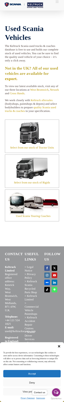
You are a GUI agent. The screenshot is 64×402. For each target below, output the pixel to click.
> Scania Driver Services (30, 335)
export (10, 78)
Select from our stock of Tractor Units (32, 147)
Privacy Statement (28, 398)
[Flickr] (47, 282)
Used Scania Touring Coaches (33, 216)
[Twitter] (54, 268)
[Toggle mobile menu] (57, 1)
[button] (59, 346)
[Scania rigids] (32, 156)
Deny (32, 382)
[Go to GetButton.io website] (56, 399)
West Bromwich (39, 89)
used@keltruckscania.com (20, 331)
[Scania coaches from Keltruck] (33, 193)
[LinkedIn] (54, 282)
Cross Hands (17, 93)
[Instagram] (47, 275)
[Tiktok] (47, 289)
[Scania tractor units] (32, 121)
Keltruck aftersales (42, 100)
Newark (54, 89)
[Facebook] (47, 268)
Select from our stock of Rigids (32, 182)
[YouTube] (54, 275)
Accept (32, 373)
